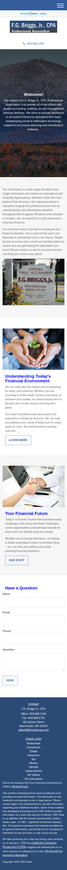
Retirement (33, 743)
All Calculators (33, 778)
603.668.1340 (35, 43)
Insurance (33, 755)
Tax (33, 759)
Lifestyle (34, 767)
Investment (33, 747)
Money (33, 763)
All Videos (33, 774)
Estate (33, 751)
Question (8, 649)
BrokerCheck (20, 786)
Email (6, 612)
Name (6, 594)
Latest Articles (33, 770)
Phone (7, 631)
